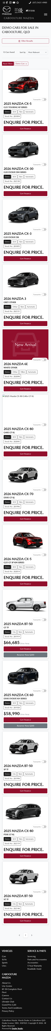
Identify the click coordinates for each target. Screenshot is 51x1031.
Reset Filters (8, 64)
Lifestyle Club (8, 1001)
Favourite (37, 99)
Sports (4, 962)
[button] (45, 14)
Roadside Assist (34, 969)
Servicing (31, 956)
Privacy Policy (8, 1011)
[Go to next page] (31, 935)
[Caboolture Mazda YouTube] (14, 2)
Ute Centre (7, 986)
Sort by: (23, 52)
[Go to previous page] (19, 935)
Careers (5, 995)
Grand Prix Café (9, 1005)
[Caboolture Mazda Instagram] (11, 2)
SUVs (4, 959)
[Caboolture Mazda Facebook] (7, 2)
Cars (4, 956)
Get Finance (25, 128)
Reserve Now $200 (25, 655)
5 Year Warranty (34, 966)
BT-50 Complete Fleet (12, 989)
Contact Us (7, 998)
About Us (6, 983)
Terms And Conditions (12, 1008)
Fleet (4, 992)
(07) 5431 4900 (39, 2)
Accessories (32, 962)
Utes (4, 966)
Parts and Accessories (37, 959)
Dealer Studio (17, 1028)
